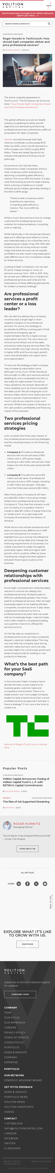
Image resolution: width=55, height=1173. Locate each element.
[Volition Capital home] (13, 5)
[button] (27, 14)
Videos (9, 1112)
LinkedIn (10, 1133)
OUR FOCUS (27, 944)
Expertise (11, 1062)
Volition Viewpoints (19, 1107)
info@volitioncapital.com (23, 1128)
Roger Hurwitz (13, 50)
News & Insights (15, 1052)
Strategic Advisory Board (23, 1080)
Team (7, 1012)
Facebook (11, 1138)
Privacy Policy (14, 1032)
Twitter (9, 1143)
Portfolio (11, 1047)
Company (10, 1057)
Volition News (14, 1102)
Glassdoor (12, 1148)
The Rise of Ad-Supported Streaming (26, 801)
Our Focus (12, 1017)
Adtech (7, 798)
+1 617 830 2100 (13, 1123)
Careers (10, 1027)
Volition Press (12, 791)
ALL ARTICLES (27, 873)
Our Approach (14, 1022)
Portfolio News (16, 1097)
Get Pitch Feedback (18, 1087)
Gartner (8, 139)
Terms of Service (16, 1037)
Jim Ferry (9, 808)
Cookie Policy (14, 1042)
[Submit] (49, 23)
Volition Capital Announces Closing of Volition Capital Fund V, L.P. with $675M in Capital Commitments (26, 782)
